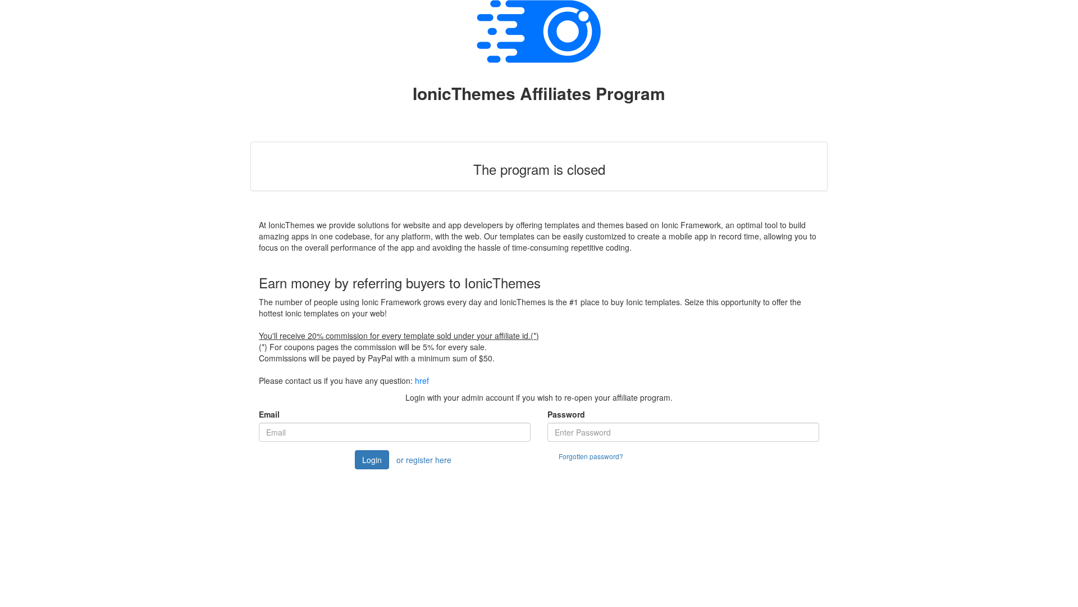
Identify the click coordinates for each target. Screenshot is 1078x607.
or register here (423, 459)
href (422, 380)
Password (566, 414)
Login (372, 459)
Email (269, 414)
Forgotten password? (591, 456)
